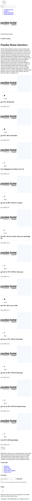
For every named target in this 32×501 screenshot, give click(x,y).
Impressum (7, 467)
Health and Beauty (9, 14)
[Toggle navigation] (1, 5)
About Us (6, 466)
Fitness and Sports (8, 12)
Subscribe (19, 478)
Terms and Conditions (9, 470)
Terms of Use (7, 472)
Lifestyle (6, 11)
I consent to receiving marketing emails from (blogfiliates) (13, 482)
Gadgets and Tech (8, 9)
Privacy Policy (7, 469)
